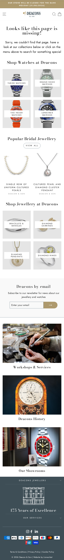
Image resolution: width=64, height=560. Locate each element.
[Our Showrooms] (32, 446)
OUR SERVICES (32, 517)
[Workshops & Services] (32, 343)
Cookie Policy (48, 552)
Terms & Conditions (18, 552)
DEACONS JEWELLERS (32, 480)
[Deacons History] (32, 395)
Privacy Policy (34, 552)
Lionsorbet (47, 557)
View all (32, 145)
